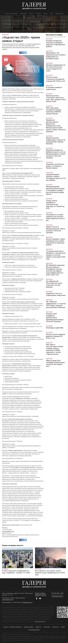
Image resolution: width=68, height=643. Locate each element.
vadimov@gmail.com (7, 599)
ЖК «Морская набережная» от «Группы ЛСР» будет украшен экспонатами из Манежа (56, 304)
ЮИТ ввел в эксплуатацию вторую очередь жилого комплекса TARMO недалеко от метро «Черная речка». (54, 349)
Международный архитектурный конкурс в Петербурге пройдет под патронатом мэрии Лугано (55, 190)
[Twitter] (25, 53)
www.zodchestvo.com (26, 525)
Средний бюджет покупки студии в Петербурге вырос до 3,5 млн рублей (56, 177)
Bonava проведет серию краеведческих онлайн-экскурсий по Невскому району (55, 242)
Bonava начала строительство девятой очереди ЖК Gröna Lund (55, 79)
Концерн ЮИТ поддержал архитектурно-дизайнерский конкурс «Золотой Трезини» (55, 317)
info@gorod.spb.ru (28, 602)
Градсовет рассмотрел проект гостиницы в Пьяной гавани (55, 166)
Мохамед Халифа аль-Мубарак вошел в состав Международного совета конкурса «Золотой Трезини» (55, 154)
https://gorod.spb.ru (40, 621)
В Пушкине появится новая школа (54, 88)
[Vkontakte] (23, 53)
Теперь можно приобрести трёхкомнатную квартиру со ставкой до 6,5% (55, 204)
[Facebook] (20, 53)
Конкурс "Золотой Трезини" (13, 627)
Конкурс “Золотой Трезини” (11, 13)
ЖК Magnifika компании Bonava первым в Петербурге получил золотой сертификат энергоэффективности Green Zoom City (55, 270)
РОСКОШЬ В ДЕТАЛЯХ (54, 328)
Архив (51, 13)
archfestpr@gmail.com (8, 531)
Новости (31, 13)
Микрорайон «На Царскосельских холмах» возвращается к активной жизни (56, 56)
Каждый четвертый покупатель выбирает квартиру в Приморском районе (55, 43)
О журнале (38, 13)
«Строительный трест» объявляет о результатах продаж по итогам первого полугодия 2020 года (55, 255)
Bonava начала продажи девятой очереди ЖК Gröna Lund (55, 336)
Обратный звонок (57, 596)
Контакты (45, 13)
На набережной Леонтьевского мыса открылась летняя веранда (54, 284)
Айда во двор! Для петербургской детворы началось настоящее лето (55, 363)
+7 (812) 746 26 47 (17, 602)
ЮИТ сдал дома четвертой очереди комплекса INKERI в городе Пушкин (53, 111)
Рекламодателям (59, 13)
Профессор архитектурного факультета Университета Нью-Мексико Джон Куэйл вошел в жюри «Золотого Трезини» (56, 126)
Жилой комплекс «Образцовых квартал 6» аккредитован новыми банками (56, 141)
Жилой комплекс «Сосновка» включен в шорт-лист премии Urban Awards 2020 (56, 98)
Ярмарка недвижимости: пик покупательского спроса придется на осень (56, 68)
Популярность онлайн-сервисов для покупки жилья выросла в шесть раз (55, 217)
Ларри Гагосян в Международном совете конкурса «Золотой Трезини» (55, 229)
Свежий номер (23, 13)
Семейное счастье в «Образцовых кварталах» (56, 294)
